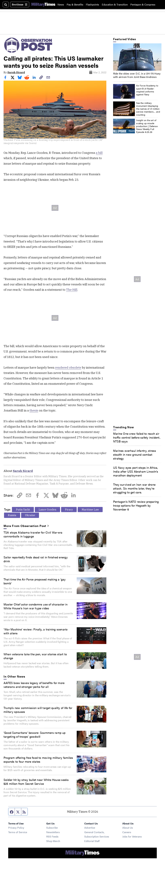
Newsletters (53, 832)
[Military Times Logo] (43, 4)
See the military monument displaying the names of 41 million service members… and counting (148, 108)
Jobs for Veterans (132, 836)
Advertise (89, 827)
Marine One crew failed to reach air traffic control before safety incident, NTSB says (136, 437)
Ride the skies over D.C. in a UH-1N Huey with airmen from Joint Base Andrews (136, 75)
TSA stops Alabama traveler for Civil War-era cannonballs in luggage (33, 534)
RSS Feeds (52, 836)
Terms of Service (17, 832)
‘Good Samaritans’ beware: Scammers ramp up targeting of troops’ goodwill (35, 734)
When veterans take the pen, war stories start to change (35, 656)
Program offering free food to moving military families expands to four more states (38, 759)
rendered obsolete (68, 367)
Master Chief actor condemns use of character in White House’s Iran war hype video (36, 606)
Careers (126, 832)
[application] (137, 57)
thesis (33, 410)
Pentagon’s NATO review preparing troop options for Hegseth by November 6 (136, 505)
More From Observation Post (25, 526)
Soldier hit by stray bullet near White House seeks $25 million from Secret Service (36, 782)
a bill (99, 153)
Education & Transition (115, 4)
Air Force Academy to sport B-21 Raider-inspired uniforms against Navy (147, 90)
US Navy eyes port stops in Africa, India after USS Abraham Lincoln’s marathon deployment (135, 471)
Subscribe (52, 827)
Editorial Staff (92, 841)
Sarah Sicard (16, 72)
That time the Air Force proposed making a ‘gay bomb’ (35, 581)
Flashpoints (92, 4)
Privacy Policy (16, 827)
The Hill (71, 290)
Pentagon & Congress (142, 4)
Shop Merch (53, 841)
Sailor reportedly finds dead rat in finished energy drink (36, 559)
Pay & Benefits (75, 4)
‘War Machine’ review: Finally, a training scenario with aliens (36, 631)
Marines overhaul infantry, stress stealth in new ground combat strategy (134, 454)
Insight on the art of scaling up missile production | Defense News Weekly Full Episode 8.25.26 (147, 126)
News (61, 4)
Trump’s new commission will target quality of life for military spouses (38, 710)
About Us (127, 827)
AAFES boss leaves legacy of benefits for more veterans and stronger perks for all (34, 685)
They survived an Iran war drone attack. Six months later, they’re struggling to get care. (134, 488)
